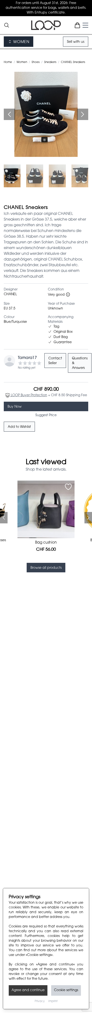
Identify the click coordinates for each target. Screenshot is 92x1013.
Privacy (40, 1001)
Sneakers (50, 62)
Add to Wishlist (19, 427)
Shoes (36, 62)
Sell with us (75, 42)
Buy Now (15, 407)
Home (8, 62)
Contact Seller (55, 361)
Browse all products (46, 568)
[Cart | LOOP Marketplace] (77, 25)
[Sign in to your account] (68, 487)
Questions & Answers (80, 363)
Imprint (53, 1001)
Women (22, 62)
